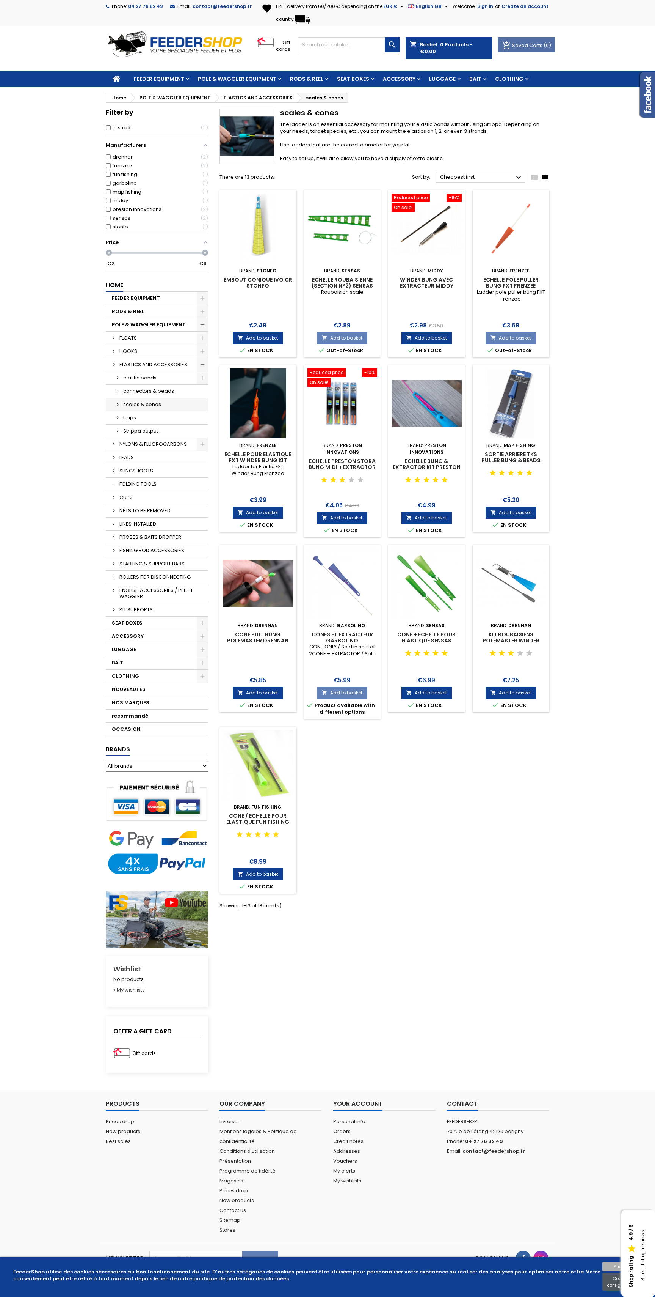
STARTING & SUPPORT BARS (152, 563)
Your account (357, 1103)
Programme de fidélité (247, 1170)
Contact (462, 1103)
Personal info (349, 1121)
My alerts (344, 1170)
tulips (129, 417)
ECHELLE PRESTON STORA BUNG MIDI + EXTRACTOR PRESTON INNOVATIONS (342, 467)
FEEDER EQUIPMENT (159, 79)
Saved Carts (523, 45)
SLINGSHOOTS (136, 470)
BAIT (475, 79)
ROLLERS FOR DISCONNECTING (155, 577)
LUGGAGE (442, 79)
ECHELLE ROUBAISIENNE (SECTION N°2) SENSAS (342, 283)
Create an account (524, 6)
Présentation (235, 1161)
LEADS (126, 457)
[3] (342, 480)
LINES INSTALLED (137, 523)
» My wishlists (129, 989)
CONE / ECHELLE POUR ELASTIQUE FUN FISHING (257, 819)
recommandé (130, 715)
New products (123, 1131)
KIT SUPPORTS (136, 609)
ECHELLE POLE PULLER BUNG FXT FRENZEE (511, 283)
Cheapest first (481, 177)
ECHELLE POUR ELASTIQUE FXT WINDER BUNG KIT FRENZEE (257, 460)
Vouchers (345, 1161)
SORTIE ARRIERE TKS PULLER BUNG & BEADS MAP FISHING (511, 460)
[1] (324, 480)
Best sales (118, 1141)
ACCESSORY (399, 79)
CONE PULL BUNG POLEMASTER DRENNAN (257, 637)
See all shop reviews (642, 1255)
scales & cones (142, 404)
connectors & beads (148, 391)
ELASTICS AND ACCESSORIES (153, 364)
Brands (118, 749)
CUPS (126, 497)
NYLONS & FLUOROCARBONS (153, 444)
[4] (351, 480)
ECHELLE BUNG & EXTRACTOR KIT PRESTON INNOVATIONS (427, 467)
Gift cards (283, 46)
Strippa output (140, 430)
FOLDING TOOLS (138, 484)
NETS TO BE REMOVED (145, 510)
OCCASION (126, 729)
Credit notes (348, 1141)
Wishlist (127, 969)
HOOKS (128, 351)
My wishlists (347, 1180)
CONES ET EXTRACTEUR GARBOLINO (342, 637)
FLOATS (128, 338)
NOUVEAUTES (129, 689)
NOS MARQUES (130, 702)
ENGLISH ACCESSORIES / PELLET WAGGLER (156, 593)
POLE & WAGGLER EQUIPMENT (237, 79)
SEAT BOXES (353, 79)
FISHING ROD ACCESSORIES (151, 550)
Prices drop (120, 1121)
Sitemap (229, 1220)
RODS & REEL (306, 79)
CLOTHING (509, 79)
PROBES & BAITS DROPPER (150, 537)
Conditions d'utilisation (247, 1151)
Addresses (346, 1151)
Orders (342, 1131)
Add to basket (258, 338)
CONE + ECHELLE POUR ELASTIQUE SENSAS (426, 637)
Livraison (230, 1121)
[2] (333, 480)
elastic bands (140, 377)
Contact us (232, 1210)
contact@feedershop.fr (222, 6)
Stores (227, 1230)
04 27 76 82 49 (145, 6)
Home (114, 285)
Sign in (485, 6)
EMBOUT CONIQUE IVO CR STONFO (258, 283)
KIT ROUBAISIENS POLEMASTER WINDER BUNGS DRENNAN (511, 640)
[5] (360, 480)
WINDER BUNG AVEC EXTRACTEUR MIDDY (426, 283)
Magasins (231, 1180)
